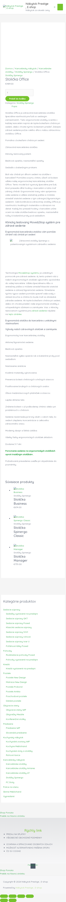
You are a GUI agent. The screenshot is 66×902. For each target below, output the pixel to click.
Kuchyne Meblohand (16, 746)
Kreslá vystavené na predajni (20, 668)
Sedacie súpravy (11, 609)
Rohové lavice (13, 755)
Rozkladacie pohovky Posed (20, 655)
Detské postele (13, 700)
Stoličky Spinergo (14, 777)
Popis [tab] (14, 106)
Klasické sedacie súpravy (19, 627)
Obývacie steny (11, 705)
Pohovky (7, 650)
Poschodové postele (16, 696)
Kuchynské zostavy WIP (18, 741)
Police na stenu (11, 787)
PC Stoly (10, 782)
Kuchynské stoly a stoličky (19, 751)
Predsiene (8, 723)
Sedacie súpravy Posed (18, 623)
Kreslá (6, 664)
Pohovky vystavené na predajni (22, 659)
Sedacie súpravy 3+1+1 (17, 632)
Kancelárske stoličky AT (18, 773)
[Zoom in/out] (4, 896)
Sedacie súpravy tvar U (17, 641)
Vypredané (8, 796)
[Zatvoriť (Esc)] (30, 896)
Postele (7, 673)
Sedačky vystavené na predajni (22, 613)
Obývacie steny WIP (16, 709)
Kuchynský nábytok (13, 737)
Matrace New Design (16, 682)
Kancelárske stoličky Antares (20, 768)
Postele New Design (16, 677)
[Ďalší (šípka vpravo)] (13, 900)
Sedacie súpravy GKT (17, 618)
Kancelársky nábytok (14, 759)
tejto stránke (15, 314)
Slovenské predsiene (16, 732)
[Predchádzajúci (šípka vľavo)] (4, 900)
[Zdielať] (21, 896)
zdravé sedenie (39, 310)
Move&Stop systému (28, 272)
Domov (9, 68)
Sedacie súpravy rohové (18, 636)
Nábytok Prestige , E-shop (37, 5)
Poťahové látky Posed (17, 646)
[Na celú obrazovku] (13, 896)
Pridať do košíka (17, 98)
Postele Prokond (14, 686)
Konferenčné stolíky (16, 719)
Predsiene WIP (13, 728)
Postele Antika (13, 691)
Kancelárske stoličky (16, 764)
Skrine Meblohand (12, 791)
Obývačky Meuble (15, 714)
